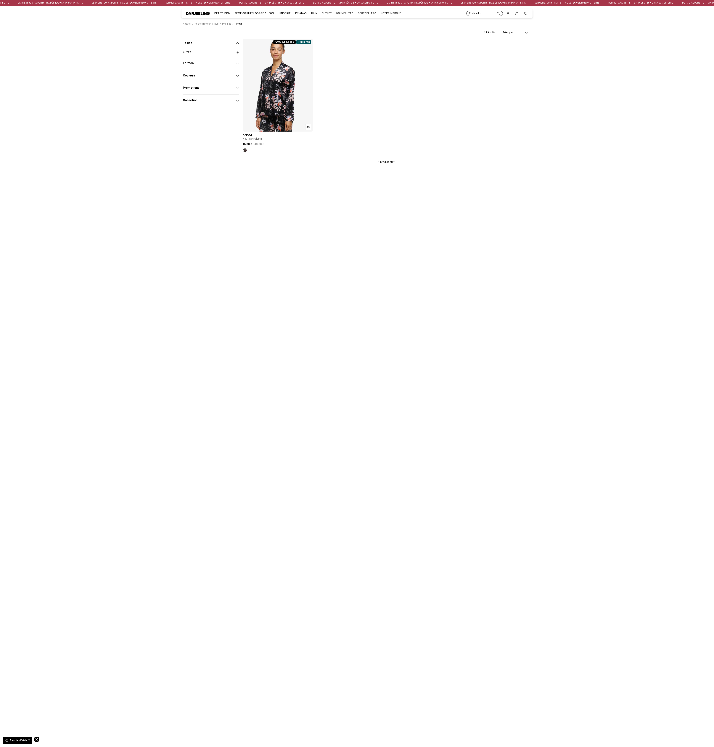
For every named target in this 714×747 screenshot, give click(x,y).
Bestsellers (367, 13)
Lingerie (285, 13)
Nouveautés (344, 13)
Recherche (475, 13)
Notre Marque (391, 13)
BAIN (314, 13)
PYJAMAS (301, 13)
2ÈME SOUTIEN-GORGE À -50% (254, 13)
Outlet (327, 13)
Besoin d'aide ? (20, 740)
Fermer (36, 739)
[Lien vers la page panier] (517, 13)
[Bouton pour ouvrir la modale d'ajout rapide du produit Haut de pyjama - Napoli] (308, 127)
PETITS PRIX (222, 13)
